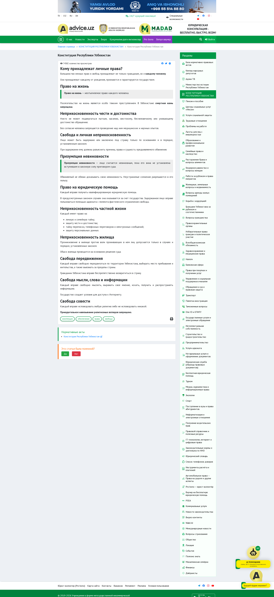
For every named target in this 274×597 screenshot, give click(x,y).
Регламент (130, 585)
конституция (67, 318)
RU (71, 16)
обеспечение (83, 318)
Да (65, 353)
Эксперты (92, 39)
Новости (79, 39)
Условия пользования (158, 585)
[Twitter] (166, 63)
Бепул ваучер (163, 39)
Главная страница (66, 46)
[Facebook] (162, 63)
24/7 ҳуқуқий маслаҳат (142, 16)
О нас (69, 39)
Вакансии (118, 585)
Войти (211, 39)
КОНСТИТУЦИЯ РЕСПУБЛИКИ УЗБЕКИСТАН (101, 46)
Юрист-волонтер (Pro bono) (71, 585)
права (97, 318)
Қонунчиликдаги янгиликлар (125, 39)
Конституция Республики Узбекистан (82, 336)
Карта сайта (93, 585)
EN (77, 16)
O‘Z (64, 16)
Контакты (106, 585)
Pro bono (148, 39)
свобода (108, 318)
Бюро (104, 39)
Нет (76, 353)
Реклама (142, 585)
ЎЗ (59, 16)
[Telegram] (170, 63)
